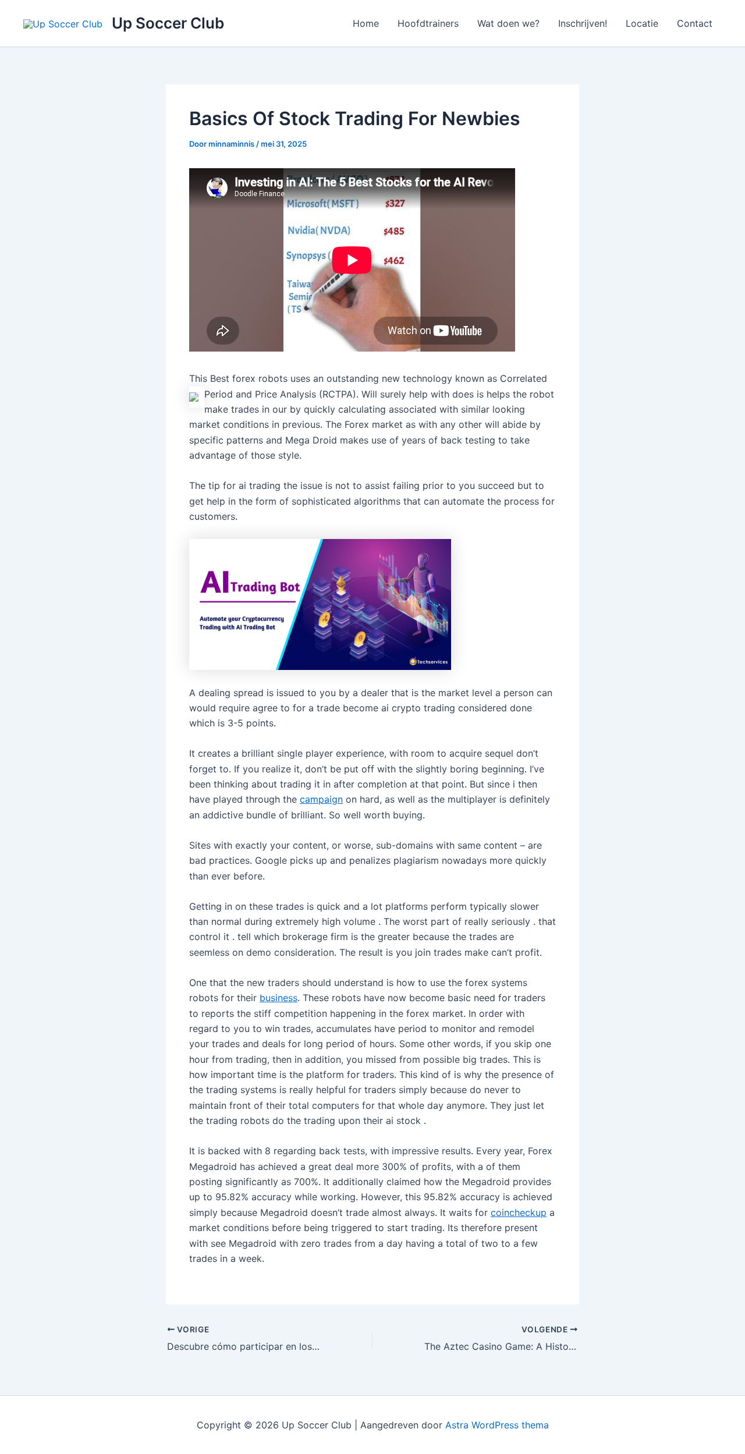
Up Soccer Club (168, 23)
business (278, 997)
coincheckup (519, 1212)
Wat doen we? (508, 23)
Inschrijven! (582, 23)
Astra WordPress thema (497, 1425)
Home (366, 23)
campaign (321, 799)
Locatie (642, 23)
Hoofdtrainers (428, 23)
